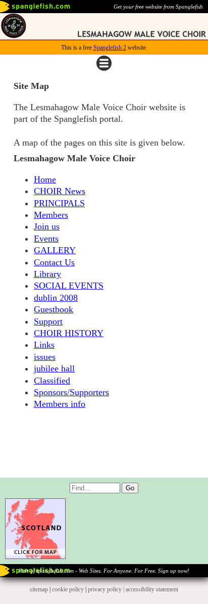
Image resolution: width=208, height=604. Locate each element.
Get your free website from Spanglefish (158, 7)
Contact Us (54, 262)
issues (45, 357)
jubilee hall (54, 368)
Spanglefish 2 (109, 47)
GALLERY (55, 250)
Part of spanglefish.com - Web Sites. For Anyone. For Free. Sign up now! (104, 571)
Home (45, 179)
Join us (47, 226)
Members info (59, 404)
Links (44, 345)
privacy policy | (107, 589)
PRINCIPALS (59, 203)
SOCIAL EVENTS (68, 286)
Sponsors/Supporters (71, 392)
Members (51, 215)
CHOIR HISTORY (68, 333)
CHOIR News (59, 191)
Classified (52, 381)
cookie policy (68, 589)
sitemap (39, 589)
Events (46, 239)
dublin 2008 (56, 298)
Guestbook (53, 309)
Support (48, 321)
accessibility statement (152, 589)
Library (47, 274)
